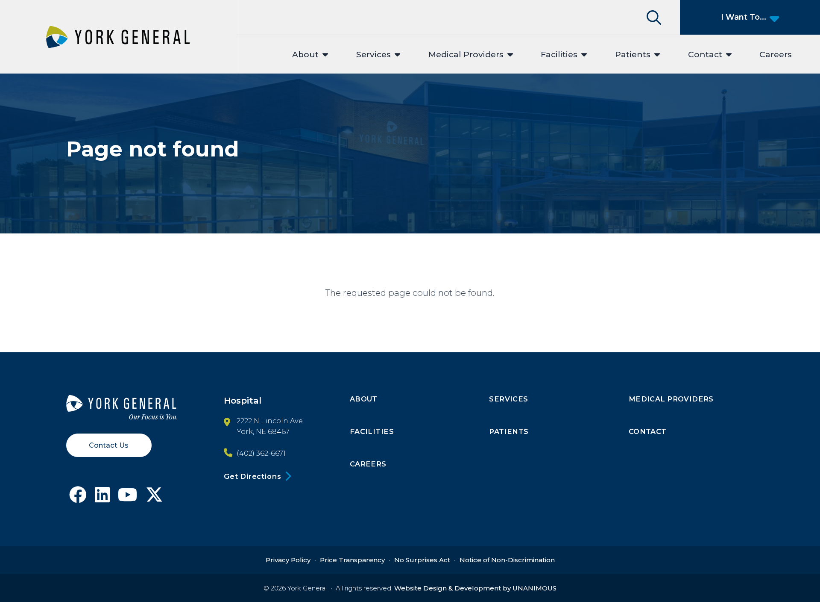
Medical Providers (466, 54)
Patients (632, 54)
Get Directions (252, 476)
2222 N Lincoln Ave (270, 420)
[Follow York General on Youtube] (128, 498)
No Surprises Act (422, 560)
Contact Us (109, 445)
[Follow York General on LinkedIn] (102, 498)
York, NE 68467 (263, 431)
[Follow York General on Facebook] (78, 498)
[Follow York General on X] (154, 498)
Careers (775, 54)
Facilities (559, 54)
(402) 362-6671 (261, 453)
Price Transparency (352, 560)
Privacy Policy (288, 560)
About (305, 54)
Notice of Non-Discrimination (507, 560)
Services (373, 54)
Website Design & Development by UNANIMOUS (475, 588)
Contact (705, 54)
